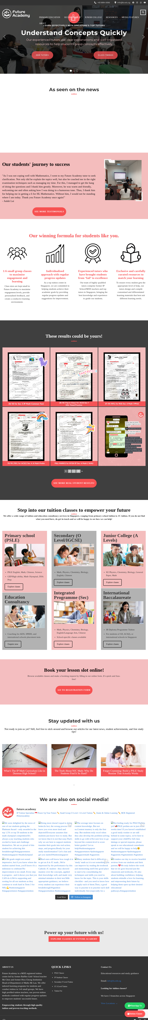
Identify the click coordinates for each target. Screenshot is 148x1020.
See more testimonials (49, 212)
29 (78, 471)
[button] (4, 37)
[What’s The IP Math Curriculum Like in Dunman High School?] (24, 756)
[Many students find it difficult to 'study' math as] (92, 875)
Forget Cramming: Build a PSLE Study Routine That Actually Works (123, 772)
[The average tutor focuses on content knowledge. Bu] (92, 838)
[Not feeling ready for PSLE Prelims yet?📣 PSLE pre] (128, 838)
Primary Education (49, 17)
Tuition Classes (135, 1014)
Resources (112, 17)
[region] (74, 37)
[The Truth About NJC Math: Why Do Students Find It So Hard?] (73, 756)
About (42, 23)
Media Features (130, 17)
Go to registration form (74, 690)
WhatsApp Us (136, 1006)
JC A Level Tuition (60, 986)
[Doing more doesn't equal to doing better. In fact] (55, 838)
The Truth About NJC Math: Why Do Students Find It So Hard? (74, 772)
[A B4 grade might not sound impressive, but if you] (19, 875)
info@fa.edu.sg (114, 981)
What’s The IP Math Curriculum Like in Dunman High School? (24, 772)
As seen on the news (74, 89)
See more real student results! (74, 483)
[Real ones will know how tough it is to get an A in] (55, 875)
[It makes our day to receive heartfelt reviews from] (128, 875)
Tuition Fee (58, 991)
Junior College (93, 17)
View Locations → (109, 1003)
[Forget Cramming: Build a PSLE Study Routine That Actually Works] (123, 756)
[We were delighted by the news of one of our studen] (19, 838)
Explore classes (14, 587)
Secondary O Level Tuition (63, 982)
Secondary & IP (72, 17)
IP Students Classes (61, 978)
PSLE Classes (59, 973)
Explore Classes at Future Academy (74, 939)
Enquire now (13, 644)
